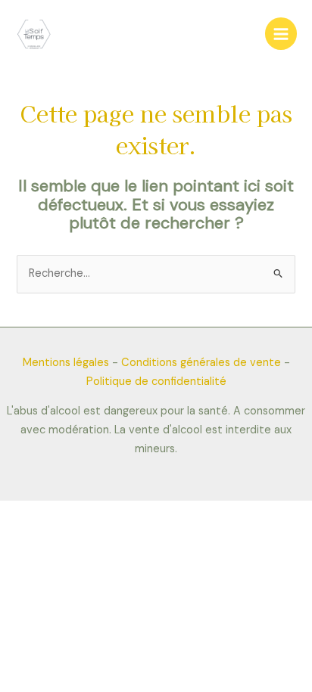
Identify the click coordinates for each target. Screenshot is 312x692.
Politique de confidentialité (156, 381)
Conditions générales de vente (201, 362)
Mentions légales (66, 362)
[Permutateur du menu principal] (281, 33)
